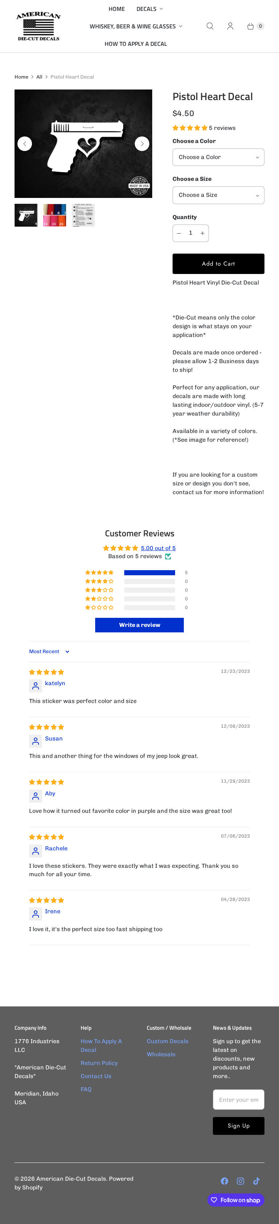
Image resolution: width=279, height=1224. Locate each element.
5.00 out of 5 (158, 548)
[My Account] (230, 26)
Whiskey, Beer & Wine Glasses (133, 26)
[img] (46, 672)
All (39, 77)
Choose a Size (192, 178)
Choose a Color (194, 141)
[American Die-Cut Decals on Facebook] (224, 1181)
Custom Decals (168, 1041)
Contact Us (96, 1076)
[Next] (142, 143)
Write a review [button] (139, 624)
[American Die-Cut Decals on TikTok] (256, 1181)
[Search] (210, 26)
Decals (147, 8)
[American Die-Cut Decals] (38, 26)
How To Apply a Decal (136, 43)
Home (117, 8)
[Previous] (24, 143)
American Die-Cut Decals (71, 1178)
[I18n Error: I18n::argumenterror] (26, 215)
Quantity (185, 217)
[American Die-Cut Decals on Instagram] (240, 1181)
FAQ (86, 1089)
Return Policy (99, 1063)
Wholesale (161, 1054)
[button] (191, 127)
